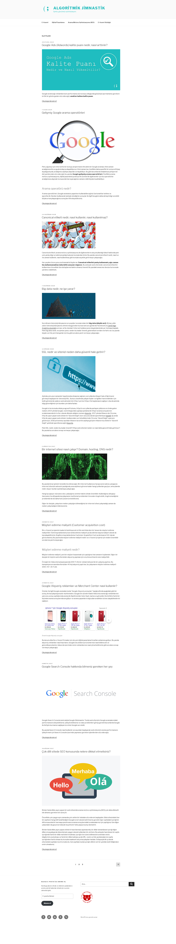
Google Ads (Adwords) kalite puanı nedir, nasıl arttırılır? (74, 45)
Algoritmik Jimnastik (79, 8)
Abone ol (47, 903)
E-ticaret (45, 22)
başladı (108, 416)
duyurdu (88, 413)
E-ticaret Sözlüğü (104, 22)
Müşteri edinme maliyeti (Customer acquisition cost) (73, 525)
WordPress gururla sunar (89, 917)
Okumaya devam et (49, 101)
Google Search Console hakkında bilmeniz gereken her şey (77, 666)
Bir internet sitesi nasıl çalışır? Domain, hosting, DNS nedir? (77, 449)
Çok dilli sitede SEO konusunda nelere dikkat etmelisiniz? (76, 751)
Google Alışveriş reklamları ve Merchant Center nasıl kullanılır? (79, 585)
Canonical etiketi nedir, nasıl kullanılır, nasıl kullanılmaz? (75, 217)
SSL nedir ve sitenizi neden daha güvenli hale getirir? (73, 351)
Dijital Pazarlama (58, 22)
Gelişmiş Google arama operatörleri (63, 112)
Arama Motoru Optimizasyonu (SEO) (81, 22)
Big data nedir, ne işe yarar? (58, 288)
